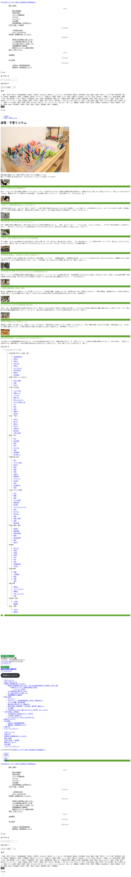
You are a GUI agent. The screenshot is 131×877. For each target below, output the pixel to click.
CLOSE (3, 72)
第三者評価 (17, 538)
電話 (5, 758)
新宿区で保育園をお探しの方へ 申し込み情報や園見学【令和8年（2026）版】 (33, 685)
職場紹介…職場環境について (22, 67)
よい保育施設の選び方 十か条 (22, 42)
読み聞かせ (17, 485)
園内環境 (16, 531)
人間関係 (16, 574)
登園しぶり (17, 393)
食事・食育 (17, 518)
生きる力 (16, 363)
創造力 (16, 372)
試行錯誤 (16, 375)
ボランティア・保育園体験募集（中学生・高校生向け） (25, 700)
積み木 (16, 465)
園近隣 (16, 604)
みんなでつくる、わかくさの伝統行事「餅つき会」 (17, 305)
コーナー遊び (18, 462)
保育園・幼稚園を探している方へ (38, 36)
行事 (15, 596)
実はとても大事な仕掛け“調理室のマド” (13, 188)
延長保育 (16, 523)
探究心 (16, 359)
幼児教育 (16, 441)
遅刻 (15, 521)
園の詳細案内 (16, 11)
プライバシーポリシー (11, 728)
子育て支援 (17, 433)
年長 (15, 562)
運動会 (16, 591)
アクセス (15, 17)
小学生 (16, 566)
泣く (15, 404)
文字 (15, 445)
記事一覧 (7, 727)
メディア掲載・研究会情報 (16, 702)
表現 (15, 581)
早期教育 (16, 452)
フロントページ (9, 680)
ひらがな (16, 448)
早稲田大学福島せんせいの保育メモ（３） (14, 321)
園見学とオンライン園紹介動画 (23, 48)
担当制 (16, 505)
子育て (16, 419)
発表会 (16, 587)
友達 (15, 509)
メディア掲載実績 (18, 15)
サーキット (17, 478)
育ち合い (16, 514)
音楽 (15, 487)
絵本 (15, 483)
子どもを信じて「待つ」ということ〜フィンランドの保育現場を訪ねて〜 (24, 271)
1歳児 (15, 552)
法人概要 (15, 21)
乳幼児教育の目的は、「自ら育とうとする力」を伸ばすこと (20, 255)
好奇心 (16, 366)
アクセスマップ (6, 663)
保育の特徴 (16, 13)
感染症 (16, 612)
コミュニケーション (20, 507)
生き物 (16, 481)
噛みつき (16, 397)
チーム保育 (17, 500)
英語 (15, 450)
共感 (15, 383)
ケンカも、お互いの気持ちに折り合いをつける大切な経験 (19, 238)
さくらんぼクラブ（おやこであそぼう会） (21, 717)
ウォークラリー (19, 589)
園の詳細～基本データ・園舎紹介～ (19, 704)
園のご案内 (38, 7)
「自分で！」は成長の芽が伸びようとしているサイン (18, 205)
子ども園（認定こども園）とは (23, 44)
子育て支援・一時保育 (38, 26)
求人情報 (39, 61)
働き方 (16, 542)
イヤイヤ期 (17, 391)
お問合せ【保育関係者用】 (21, 65)
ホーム (6, 753)
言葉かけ (16, 428)
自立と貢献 (17, 380)
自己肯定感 (17, 370)
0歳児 (15, 550)
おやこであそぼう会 (19, 32)
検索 (2, 106)
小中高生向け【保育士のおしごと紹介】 (21, 713)
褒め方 (16, 424)
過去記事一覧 (5, 346)
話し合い (16, 511)
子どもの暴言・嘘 (19, 402)
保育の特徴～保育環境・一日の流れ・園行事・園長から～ (26, 706)
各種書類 (38, 56)
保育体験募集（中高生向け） (22, 23)
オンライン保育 (20, 689)
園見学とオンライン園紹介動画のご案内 (24, 687)
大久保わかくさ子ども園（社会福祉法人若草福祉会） (28, 749)
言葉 (15, 579)
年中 (15, 559)
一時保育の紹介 (17, 30)
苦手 (15, 407)
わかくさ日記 (5, 186)
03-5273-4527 (8, 671)
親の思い (16, 431)
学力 (15, 438)
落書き (16, 411)
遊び (15, 460)
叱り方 (16, 426)
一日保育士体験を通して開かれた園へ (13, 288)
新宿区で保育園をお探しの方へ (23, 40)
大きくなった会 (19, 593)
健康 (15, 572)
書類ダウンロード (10, 719)
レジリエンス (18, 368)
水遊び (16, 474)
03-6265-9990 (8, 661)
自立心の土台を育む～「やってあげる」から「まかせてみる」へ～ (22, 338)
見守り (16, 385)
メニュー (7, 757)
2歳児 (15, 555)
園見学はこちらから (10, 675)
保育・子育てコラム (38, 51)
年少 (15, 557)
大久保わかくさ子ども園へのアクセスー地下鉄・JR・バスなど (28, 710)
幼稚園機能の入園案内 (19, 46)
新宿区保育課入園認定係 (8, 669)
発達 (15, 498)
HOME (6, 116)
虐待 (15, 409)
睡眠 (15, 495)
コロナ (16, 609)
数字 (15, 443)
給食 (15, 516)
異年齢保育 (17, 564)
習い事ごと (17, 454)
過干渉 (16, 413)
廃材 (15, 469)
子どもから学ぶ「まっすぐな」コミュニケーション (17, 221)
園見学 (6, 755)
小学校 (16, 601)
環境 (15, 576)
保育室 (16, 528)
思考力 (16, 361)
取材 (15, 540)
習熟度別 (16, 502)
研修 (15, 535)
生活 (15, 493)
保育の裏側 (17, 533)
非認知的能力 (18, 356)
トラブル (16, 395)
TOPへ (6, 760)
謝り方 (16, 421)
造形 (15, 472)
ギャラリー (16, 19)
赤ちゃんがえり (19, 400)
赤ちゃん (16, 548)
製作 (15, 467)
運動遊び (16, 476)
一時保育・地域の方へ (15, 715)
